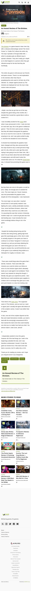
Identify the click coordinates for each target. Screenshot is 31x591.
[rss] (2, 523)
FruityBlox (15, 573)
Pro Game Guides (15, 546)
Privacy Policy (4, 534)
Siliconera (15, 556)
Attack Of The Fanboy (15, 552)
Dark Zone (14, 301)
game (21, 122)
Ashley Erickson (20, 461)
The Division (5, 46)
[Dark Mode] (22, 2)
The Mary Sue (15, 569)
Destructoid (15, 561)
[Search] (19, 2)
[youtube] (17, 523)
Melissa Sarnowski (5, 416)
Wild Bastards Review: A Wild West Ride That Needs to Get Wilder (7, 479)
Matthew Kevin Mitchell (22, 480)
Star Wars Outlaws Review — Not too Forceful (22, 412)
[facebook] (13, 523)
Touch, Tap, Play (15, 571)
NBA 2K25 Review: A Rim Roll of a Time (22, 477)
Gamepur (15, 550)
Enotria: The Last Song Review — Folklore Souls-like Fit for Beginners (22, 456)
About (2, 530)
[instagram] (6, 523)
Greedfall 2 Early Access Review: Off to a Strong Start (8, 412)
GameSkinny (15, 565)
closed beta (26, 159)
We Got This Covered (15, 559)
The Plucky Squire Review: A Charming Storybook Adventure (8, 455)
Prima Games (15, 554)
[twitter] (10, 523)
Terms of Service (5, 532)
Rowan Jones (4, 437)
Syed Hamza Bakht (5, 484)
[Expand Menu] (25, 2)
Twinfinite (15, 548)
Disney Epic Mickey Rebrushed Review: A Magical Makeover (8, 434)
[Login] (28, 2)
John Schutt (19, 416)
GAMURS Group (27, 581)
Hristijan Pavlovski (20, 437)
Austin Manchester (5, 459)
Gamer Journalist (15, 563)
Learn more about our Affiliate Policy (8, 391)
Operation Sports (15, 567)
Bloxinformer (15, 575)
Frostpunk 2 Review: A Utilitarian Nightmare (22, 434)
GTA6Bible (15, 578)
